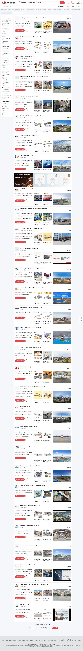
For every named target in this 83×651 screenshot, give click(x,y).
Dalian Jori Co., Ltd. (24, 604)
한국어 (55, 640)
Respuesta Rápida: (19, 195)
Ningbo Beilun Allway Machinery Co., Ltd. (29, 446)
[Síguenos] (68, 639)
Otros (4, 65)
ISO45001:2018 (6, 64)
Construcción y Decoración (5, 29)
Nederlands (63, 640)
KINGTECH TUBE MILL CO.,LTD (27, 155)
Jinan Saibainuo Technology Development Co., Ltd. (32, 287)
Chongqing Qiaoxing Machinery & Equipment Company (32, 485)
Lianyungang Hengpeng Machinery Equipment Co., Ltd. (32, 268)
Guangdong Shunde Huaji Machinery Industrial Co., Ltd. (33, 17)
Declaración (20, 639)
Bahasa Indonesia (42, 641)
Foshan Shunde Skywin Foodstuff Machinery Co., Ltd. (32, 327)
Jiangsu (5, 105)
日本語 (23, 640)
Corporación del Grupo (6, 42)
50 (49, 624)
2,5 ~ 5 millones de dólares (5, 78)
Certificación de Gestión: (20, 86)
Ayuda (67, 6)
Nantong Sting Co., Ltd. (25, 406)
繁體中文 (19, 640)
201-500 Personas (6, 95)
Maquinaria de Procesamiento (6, 18)
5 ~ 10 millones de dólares (5, 83)
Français (27, 640)
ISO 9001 (5, 62)
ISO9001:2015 (6, 59)
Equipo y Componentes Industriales (6, 21)
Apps (73, 6)
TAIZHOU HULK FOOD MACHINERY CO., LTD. (30, 248)
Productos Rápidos (57, 639)
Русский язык (50, 640)
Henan (4, 106)
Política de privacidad (36, 639)
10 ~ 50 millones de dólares (6, 80)
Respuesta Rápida (7, 50)
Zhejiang (5, 110)
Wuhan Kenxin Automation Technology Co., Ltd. (31, 307)
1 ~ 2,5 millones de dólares (5, 75)
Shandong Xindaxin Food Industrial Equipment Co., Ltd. (32, 386)
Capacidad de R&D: (19, 25)
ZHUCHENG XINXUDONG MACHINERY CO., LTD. (31, 228)
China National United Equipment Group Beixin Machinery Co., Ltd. (35, 76)
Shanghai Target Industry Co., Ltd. (28, 56)
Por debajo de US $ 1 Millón (6, 72)
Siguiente (54, 627)
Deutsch (36, 640)
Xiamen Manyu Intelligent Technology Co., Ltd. (31, 545)
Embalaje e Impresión (6, 24)
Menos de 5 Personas (6, 93)
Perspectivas (64, 639)
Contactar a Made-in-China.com (46, 639)
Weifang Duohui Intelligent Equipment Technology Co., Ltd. (33, 208)
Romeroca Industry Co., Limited (27, 565)
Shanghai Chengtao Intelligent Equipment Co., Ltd (31, 347)
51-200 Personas (6, 91)
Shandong (5, 103)
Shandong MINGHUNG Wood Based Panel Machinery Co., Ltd (34, 584)
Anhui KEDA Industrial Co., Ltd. (27, 189)
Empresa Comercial (6, 36)
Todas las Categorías (7, 6)
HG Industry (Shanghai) (25, 367)
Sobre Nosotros (14, 639)
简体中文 (14, 640)
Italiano (45, 640)
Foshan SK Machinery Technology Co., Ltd (29, 135)
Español (31, 640)
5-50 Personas (6, 89)
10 (44, 624)
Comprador (60, 6)
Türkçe (75, 640)
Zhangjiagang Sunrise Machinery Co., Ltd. (29, 525)
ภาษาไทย (71, 640)
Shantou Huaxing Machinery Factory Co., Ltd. (30, 36)
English (10, 640)
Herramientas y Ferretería (7, 26)
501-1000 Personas (7, 97)
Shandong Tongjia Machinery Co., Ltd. (28, 426)
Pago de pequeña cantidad (6, 54)
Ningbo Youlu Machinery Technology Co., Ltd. (30, 116)
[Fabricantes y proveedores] (8, 2)
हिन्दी (67, 640)
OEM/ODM (5, 48)
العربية (59, 640)
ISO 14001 (5, 60)
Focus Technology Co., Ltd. (39, 644)
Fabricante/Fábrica (6, 39)
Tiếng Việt (79, 640)
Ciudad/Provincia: (18, 26)
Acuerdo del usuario (27, 639)
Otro (3, 43)
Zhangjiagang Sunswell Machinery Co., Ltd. (30, 466)
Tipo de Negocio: (18, 21)
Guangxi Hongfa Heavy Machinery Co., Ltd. (30, 505)
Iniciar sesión (79, 3)
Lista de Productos (6, 13)
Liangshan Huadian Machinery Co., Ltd (29, 96)
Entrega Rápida (6, 51)
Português (40, 640)
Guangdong (5, 108)
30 (46, 624)
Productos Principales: (19, 23)
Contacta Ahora (20, 30)
